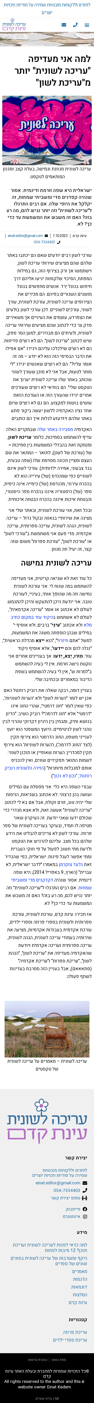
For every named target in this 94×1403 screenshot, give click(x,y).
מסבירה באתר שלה (55, 429)
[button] (87, 25)
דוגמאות (79, 1287)
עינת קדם (78, 1302)
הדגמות (80, 1279)
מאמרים (79, 1271)
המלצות (80, 1294)
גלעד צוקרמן (71, 864)
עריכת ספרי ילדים (70, 1340)
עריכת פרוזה (75, 1332)
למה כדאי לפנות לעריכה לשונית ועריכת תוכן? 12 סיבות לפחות (50, 1248)
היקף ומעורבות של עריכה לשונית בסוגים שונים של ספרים (48, 1261)
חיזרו (63, 640)
